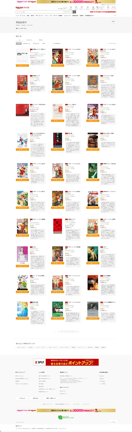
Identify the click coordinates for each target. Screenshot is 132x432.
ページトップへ (113, 422)
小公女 (34, 247)
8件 (38, 305)
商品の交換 (41, 383)
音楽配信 (81, 15)
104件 (74, 222)
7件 (108, 79)
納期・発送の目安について (44, 378)
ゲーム (46, 15)
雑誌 (28, 15)
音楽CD (32, 15)
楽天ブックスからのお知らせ (21, 383)
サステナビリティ (62, 428)
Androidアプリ (63, 393)
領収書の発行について (43, 391)
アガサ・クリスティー (21, 347)
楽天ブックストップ (47, 404)
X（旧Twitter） (102, 381)
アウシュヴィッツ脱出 (108, 75)
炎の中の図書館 (106, 275)
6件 (107, 54)
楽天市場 (113, 7)
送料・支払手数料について (44, 376)
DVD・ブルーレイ (39, 15)
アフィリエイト (76, 404)
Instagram (101, 378)
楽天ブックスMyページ (100, 9)
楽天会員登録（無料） (62, 8)
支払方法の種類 (42, 381)
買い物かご (71, 9)
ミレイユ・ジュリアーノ (41, 347)
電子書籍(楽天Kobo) (89, 15)
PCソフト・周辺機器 (58, 15)
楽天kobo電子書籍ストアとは (21, 378)
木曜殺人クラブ (36, 75)
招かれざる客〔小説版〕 (109, 133)
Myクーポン (82, 9)
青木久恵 (73, 347)
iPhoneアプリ (63, 391)
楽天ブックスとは (19, 376)
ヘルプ (108, 9)
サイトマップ (86, 404)
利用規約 (17, 381)
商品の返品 (41, 386)
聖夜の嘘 (70, 133)
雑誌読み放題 (75, 15)
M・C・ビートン (81, 347)
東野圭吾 (97, 347)
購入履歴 (93, 9)
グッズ (51, 15)
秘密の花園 (35, 302)
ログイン (64, 7)
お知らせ (76, 9)
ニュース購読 (102, 383)
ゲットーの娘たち (72, 104)
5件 (73, 80)
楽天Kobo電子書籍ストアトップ (62, 404)
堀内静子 (103, 347)
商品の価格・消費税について (66, 376)
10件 (39, 138)
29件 (109, 168)
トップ (17, 15)
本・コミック (22, 15)
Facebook (101, 376)
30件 (38, 79)
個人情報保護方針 (40, 428)
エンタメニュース (67, 15)
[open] (113, 23)
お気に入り (88, 9)
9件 (108, 196)
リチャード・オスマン (64, 347)
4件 (38, 224)
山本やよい (31, 347)
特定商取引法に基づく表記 (51, 428)
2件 (72, 54)
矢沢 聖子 (90, 347)
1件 (72, 107)
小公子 (104, 247)
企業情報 (33, 428)
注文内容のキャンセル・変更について (47, 389)
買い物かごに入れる (23, 65)
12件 (109, 279)
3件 (73, 136)
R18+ (115, 15)
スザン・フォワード (53, 347)
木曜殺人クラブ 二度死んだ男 (39, 54)
